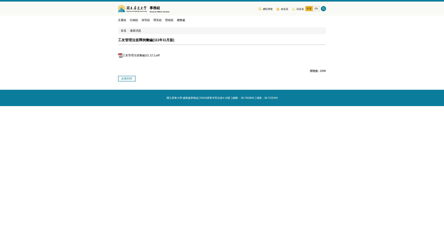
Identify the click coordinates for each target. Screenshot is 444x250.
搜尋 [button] (323, 8)
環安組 (157, 20)
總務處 (181, 20)
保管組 (146, 20)
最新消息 (135, 30)
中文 (309, 8)
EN (316, 8)
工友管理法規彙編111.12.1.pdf (141, 55)
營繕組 (169, 20)
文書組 (122, 20)
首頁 (123, 30)
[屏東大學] (132, 8)
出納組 (134, 20)
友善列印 (126, 78)
